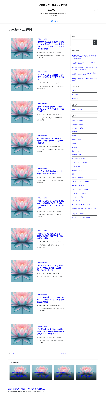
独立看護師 (75, 132)
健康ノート (75, 174)
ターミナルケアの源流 (77, 197)
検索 (73, 36)
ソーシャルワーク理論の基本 (79, 193)
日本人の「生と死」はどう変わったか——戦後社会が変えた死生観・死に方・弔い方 (50, 268)
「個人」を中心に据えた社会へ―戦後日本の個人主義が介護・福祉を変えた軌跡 (50, 236)
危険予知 (74, 143)
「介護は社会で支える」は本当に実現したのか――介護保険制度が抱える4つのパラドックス (50, 331)
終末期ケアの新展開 (42, 39)
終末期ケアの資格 (76, 139)
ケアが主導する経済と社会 (79, 214)
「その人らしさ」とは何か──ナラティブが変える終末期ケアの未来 (50, 77)
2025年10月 (75, 98)
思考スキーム (75, 151)
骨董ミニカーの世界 (77, 170)
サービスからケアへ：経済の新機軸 (81, 217)
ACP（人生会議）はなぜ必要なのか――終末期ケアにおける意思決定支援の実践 (50, 300)
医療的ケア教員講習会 (77, 120)
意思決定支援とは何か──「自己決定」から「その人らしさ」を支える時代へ (50, 109)
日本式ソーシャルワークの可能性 (80, 181)
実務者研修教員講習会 (77, 124)
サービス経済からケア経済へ (79, 158)
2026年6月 (75, 91)
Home (47, 21)
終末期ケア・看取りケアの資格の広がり (28, 389)
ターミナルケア (76, 147)
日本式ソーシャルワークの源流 (80, 189)
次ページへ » (64, 353)
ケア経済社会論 (76, 201)
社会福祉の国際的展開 (77, 178)
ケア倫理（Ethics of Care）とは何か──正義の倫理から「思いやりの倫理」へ (50, 141)
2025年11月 (75, 94)
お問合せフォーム (56, 21)
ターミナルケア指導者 (77, 128)
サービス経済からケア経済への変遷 (81, 204)
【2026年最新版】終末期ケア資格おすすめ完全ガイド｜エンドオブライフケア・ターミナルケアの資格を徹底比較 (84, 56)
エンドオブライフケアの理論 (79, 162)
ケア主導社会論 (76, 166)
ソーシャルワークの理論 (78, 185)
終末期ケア (75, 135)
